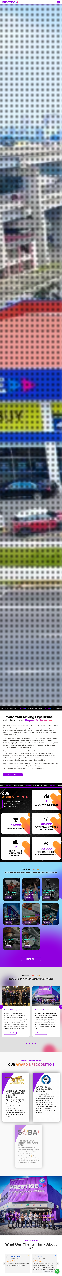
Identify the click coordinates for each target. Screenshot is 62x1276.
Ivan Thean (41, 1256)
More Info (8, 897)
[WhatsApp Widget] (57, 1271)
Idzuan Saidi (15, 1256)
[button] (58, 2)
